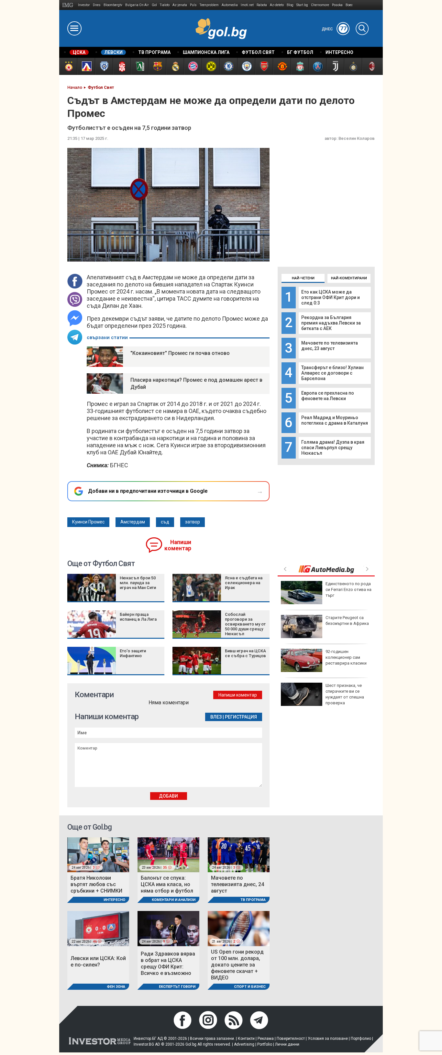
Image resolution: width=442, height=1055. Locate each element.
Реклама (266, 1038)
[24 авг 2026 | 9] (168, 928)
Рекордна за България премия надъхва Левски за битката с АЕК (331, 323)
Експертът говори (177, 987)
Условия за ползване (328, 1038)
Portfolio (264, 1044)
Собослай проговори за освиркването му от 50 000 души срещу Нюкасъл (245, 624)
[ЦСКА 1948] (121, 66)
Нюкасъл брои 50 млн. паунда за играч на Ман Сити (138, 582)
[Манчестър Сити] (246, 66)
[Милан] (371, 66)
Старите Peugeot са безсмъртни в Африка (347, 620)
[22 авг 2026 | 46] (98, 928)
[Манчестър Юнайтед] (282, 66)
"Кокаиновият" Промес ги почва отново (180, 353)
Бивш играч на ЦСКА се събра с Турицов (245, 653)
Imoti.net (247, 5)
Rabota (262, 5)
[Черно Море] (104, 66)
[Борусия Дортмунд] (210, 66)
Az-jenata (179, 5)
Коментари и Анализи (173, 900)
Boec (349, 5)
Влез (216, 716)
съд (165, 521)
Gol (154, 5)
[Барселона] (157, 66)
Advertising (244, 1044)
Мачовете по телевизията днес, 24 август (237, 884)
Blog (290, 5)
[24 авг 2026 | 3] (98, 854)
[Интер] (353, 66)
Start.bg (302, 5)
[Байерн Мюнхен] (193, 66)
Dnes (97, 5)
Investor (84, 5)
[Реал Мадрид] (175, 66)
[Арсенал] (264, 66)
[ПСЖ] (317, 66)
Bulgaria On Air (137, 5)
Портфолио (361, 1038)
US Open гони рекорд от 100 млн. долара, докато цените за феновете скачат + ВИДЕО (237, 965)
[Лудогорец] (139, 66)
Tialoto (165, 5)
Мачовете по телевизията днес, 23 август (329, 345)
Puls (193, 5)
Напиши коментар (177, 545)
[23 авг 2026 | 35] (168, 854)
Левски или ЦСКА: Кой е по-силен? (98, 961)
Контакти (246, 1038)
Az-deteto (277, 5)
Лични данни (287, 1044)
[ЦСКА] (68, 66)
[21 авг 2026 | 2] (239, 928)
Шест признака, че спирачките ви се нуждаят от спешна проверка (345, 694)
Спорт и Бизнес (250, 987)
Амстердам (132, 521)
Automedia (230, 5)
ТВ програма (253, 900)
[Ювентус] (335, 66)
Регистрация (241, 716)
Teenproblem (209, 5)
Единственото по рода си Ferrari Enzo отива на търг (348, 589)
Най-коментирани (349, 278)
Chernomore (320, 5)
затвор (192, 521)
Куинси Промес (88, 521)
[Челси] (228, 66)
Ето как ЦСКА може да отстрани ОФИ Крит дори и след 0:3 (330, 297)
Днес (334, 29)
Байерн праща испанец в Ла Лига (138, 617)
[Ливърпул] (299, 66)
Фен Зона (116, 987)
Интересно (114, 900)
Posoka (337, 5)
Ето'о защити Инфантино (133, 653)
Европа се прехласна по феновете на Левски (327, 395)
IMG (68, 5)
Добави (168, 796)
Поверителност (291, 1038)
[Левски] (86, 66)
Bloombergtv (113, 5)
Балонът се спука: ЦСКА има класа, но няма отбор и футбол (167, 884)
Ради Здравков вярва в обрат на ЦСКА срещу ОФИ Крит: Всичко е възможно (168, 963)
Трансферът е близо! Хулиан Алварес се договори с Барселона (332, 373)
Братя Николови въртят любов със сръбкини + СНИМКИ (96, 884)
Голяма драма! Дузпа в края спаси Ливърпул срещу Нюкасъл (332, 448)
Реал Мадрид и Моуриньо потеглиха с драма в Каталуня (334, 420)
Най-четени (303, 278)
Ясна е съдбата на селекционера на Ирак (243, 582)
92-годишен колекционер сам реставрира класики (346, 657)
